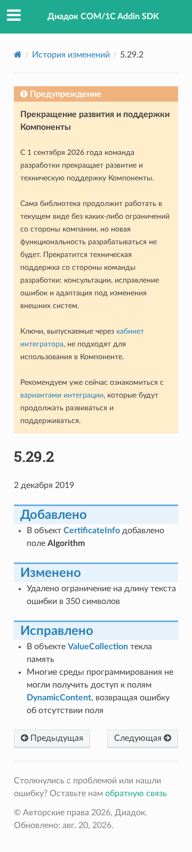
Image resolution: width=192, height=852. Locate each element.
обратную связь (136, 793)
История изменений (71, 55)
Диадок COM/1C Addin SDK (103, 16)
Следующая (139, 738)
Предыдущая (55, 738)
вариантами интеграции (61, 395)
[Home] (18, 54)
